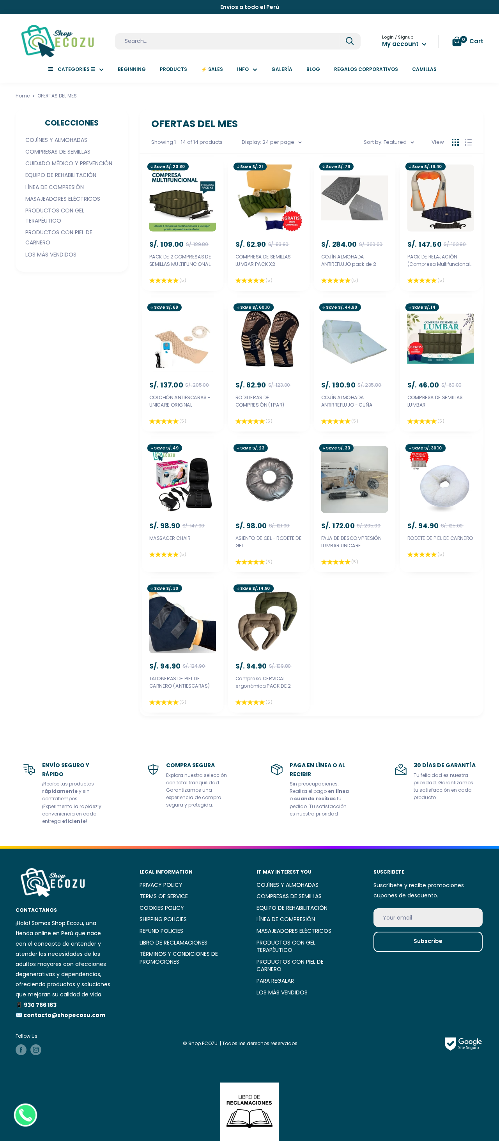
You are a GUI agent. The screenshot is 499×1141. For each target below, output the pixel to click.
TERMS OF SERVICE (164, 896)
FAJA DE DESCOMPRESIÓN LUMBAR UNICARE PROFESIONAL (351, 541)
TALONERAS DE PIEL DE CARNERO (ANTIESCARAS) (179, 682)
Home (23, 95)
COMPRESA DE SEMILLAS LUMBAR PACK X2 (263, 260)
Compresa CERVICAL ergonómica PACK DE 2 (263, 682)
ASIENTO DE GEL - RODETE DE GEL (268, 541)
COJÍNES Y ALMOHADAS (56, 140)
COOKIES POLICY (162, 908)
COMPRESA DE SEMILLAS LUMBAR (435, 401)
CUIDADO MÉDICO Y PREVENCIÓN (68, 163)
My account (401, 44)
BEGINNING (132, 69)
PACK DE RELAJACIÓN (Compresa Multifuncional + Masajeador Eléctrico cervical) (438, 260)
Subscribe (428, 941)
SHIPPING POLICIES (163, 919)
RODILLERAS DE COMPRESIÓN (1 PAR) (259, 401)
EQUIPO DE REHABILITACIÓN (60, 175)
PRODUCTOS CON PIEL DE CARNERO (58, 237)
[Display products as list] (468, 142)
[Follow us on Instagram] (35, 1049)
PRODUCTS (173, 69)
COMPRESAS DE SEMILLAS (57, 152)
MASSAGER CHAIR (170, 537)
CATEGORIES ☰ (76, 69)
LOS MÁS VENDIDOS (50, 254)
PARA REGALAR (275, 981)
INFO (243, 69)
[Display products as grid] (455, 142)
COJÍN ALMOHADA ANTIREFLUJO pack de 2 (349, 260)
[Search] (349, 41)
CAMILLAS (424, 69)
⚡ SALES (212, 69)
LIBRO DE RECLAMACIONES (173, 942)
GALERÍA (281, 69)
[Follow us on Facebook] (21, 1049)
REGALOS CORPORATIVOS (366, 69)
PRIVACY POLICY (161, 885)
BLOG (313, 69)
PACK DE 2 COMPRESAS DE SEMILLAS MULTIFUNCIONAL (180, 260)
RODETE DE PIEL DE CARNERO (440, 537)
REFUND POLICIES (161, 931)
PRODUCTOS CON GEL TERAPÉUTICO (54, 216)
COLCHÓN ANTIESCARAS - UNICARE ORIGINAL (180, 401)
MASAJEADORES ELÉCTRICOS (62, 199)
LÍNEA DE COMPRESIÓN (54, 187)
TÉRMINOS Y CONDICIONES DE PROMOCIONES (179, 958)
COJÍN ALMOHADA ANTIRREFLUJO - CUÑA (347, 401)
